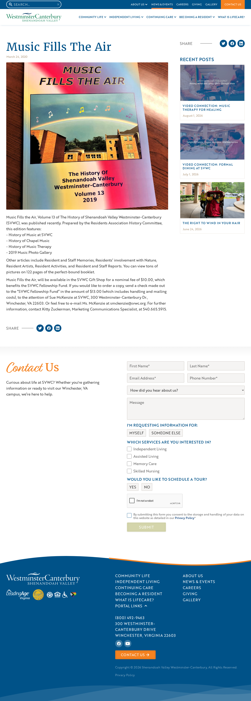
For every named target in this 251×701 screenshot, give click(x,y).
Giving (197, 4)
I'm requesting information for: (162, 425)
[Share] (40, 328)
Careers (182, 4)
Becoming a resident (195, 17)
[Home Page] (33, 17)
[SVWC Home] (43, 579)
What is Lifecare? (231, 17)
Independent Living (124, 17)
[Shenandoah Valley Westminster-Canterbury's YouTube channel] (127, 643)
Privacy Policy (125, 675)
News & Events (162, 4)
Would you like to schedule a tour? (167, 479)
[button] (139, 4)
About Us (137, 4)
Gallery (211, 4)
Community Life (91, 17)
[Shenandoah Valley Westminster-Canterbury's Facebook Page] (119, 643)
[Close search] (58, 4)
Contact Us (233, 4)
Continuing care (159, 17)
